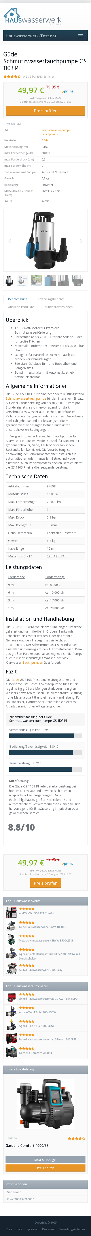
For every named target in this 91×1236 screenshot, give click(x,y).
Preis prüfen (45, 110)
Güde (45, 140)
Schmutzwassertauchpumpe (26, 398)
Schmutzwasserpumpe (56, 130)
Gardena (11, 1138)
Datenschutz (14, 1229)
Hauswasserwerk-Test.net (31, 35)
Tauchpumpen (33, 662)
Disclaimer (13, 1192)
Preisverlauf (13, 124)
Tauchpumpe (50, 134)
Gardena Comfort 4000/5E (27, 1145)
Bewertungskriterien (20, 1199)
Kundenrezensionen (58, 307)
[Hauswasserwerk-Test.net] (45, 17)
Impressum (32, 1229)
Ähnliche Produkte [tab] (21, 307)
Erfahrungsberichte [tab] (51, 299)
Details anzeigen (45, 1160)
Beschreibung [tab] (17, 299)
